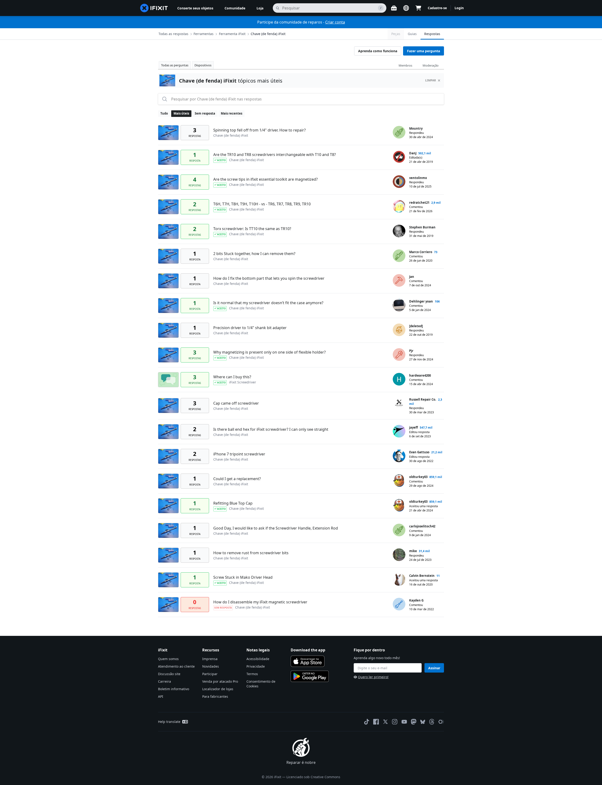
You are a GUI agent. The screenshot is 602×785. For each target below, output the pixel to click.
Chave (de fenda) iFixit (268, 34)
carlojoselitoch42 (422, 526)
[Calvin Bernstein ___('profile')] (399, 579)
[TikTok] (366, 722)
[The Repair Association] (441, 722)
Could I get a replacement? (237, 478)
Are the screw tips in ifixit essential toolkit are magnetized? (265, 179)
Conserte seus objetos (195, 8)
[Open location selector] (406, 8)
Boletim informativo (173, 689)
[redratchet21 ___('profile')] (399, 206)
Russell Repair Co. (422, 399)
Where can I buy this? (232, 376)
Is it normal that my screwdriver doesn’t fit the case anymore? (268, 302)
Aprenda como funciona (377, 51)
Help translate (169, 721)
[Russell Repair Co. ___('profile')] (399, 403)
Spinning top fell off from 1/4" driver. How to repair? (259, 130)
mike (413, 551)
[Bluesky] (422, 721)
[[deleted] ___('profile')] (399, 329)
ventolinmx (418, 178)
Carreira (164, 681)
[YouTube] (404, 722)
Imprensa (210, 659)
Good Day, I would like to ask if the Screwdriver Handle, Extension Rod (275, 528)
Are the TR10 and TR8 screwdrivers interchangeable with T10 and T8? (274, 154)
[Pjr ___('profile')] (399, 354)
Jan (411, 277)
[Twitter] (385, 722)
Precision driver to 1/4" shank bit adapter (250, 327)
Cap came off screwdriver (236, 403)
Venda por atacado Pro (220, 681)
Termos (252, 674)
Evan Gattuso (419, 452)
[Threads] (432, 722)
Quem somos (168, 659)
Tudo (164, 113)
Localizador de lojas (217, 689)
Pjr (411, 351)
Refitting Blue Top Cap (233, 503)
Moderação (431, 65)
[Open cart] (418, 8)
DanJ (412, 153)
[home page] (154, 8)
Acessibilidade (257, 659)
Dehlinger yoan (421, 301)
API (160, 696)
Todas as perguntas (174, 65)
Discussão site (169, 674)
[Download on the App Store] (308, 661)
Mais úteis (181, 113)
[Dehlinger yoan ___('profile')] (399, 305)
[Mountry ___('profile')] (399, 132)
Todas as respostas (173, 34)
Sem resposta (205, 113)
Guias (412, 34)
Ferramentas (204, 34)
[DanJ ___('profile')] (399, 157)
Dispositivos (202, 65)
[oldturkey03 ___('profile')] (399, 480)
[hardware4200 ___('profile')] (399, 379)
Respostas (432, 34)
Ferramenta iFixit (232, 34)
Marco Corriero (420, 252)
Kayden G (416, 600)
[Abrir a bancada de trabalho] (394, 8)
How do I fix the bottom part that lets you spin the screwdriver (269, 278)
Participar (210, 674)
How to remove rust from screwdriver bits (251, 552)
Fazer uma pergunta (423, 51)
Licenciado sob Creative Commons (313, 777)
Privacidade (255, 666)
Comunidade (235, 8)
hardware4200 (420, 375)
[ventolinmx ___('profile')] (399, 181)
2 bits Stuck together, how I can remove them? (254, 253)
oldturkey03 (418, 477)
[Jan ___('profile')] (399, 280)
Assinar (434, 668)
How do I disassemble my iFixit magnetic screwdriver (260, 602)
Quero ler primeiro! (373, 677)
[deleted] (416, 326)
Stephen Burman (422, 227)
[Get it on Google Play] (310, 676)
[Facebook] (376, 722)
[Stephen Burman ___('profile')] (399, 231)
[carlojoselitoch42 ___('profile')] (399, 530)
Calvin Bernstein (422, 576)
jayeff (413, 427)
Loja (260, 8)
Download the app (308, 650)
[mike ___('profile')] (399, 554)
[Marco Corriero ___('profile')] (399, 255)
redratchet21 (419, 202)
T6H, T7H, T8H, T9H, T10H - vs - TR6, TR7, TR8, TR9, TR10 (262, 204)
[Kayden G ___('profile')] (399, 604)
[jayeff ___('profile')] (399, 431)
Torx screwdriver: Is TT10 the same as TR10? (252, 228)
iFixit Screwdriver (242, 382)
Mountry (416, 128)
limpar (430, 80)
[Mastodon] (413, 722)
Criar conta (335, 22)
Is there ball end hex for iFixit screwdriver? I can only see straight (270, 429)
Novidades (210, 666)
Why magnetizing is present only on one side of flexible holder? (269, 352)
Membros (405, 65)
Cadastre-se (437, 8)
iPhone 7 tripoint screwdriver (239, 454)
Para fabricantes (215, 696)
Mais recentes (231, 113)
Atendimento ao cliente (176, 666)
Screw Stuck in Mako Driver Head (243, 577)
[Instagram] (395, 722)
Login (459, 8)
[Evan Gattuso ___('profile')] (399, 456)
